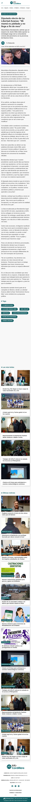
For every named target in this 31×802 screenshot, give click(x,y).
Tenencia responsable (8, 575)
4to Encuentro (6, 642)
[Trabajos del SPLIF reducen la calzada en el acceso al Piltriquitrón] (15, 448)
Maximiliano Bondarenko (9, 13)
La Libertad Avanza (7, 305)
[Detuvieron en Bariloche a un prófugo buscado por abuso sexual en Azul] (15, 526)
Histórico (4, 752)
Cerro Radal (5, 598)
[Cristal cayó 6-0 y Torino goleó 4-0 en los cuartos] (15, 401)
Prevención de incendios (8, 686)
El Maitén (13, 7)
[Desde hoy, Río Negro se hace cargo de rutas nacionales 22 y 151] (15, 378)
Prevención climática (7, 664)
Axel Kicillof (24, 309)
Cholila (8, 7)
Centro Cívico (5, 708)
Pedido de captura (7, 531)
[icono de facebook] (12, 786)
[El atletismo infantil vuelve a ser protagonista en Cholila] (15, 636)
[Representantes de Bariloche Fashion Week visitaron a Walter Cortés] (15, 425)
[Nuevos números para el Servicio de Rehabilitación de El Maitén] (15, 614)
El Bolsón (19, 7)
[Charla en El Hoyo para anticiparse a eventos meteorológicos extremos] (15, 471)
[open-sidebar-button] (2, 3)
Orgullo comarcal (7, 553)
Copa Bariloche (6, 730)
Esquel (24, 7)
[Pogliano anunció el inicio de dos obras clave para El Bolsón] (15, 504)
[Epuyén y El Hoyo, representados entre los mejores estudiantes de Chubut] (15, 548)
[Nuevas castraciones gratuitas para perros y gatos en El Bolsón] (15, 570)
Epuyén (3, 7)
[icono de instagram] (18, 786)
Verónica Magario (7, 320)
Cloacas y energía (7, 509)
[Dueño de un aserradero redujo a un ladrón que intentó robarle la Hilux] (15, 592)
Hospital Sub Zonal (7, 620)
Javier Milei (5, 313)
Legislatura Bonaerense (20, 313)
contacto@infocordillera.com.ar (15, 773)
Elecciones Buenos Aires (9, 309)
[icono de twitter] (15, 786)
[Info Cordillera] (15, 3)
